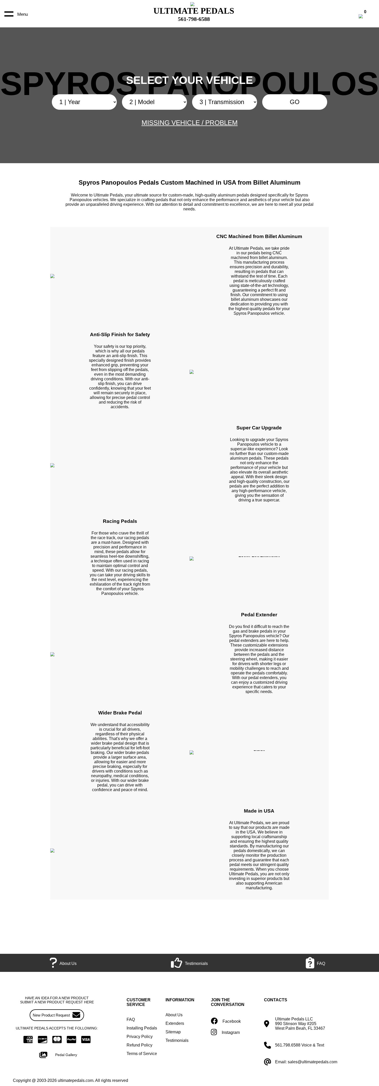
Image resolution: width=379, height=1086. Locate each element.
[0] (366, 17)
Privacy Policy (140, 1036)
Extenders (175, 1023)
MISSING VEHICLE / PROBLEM (190, 123)
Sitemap (173, 1032)
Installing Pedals (142, 1028)
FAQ (131, 1019)
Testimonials (177, 1040)
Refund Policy (139, 1045)
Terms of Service (142, 1053)
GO (295, 101)
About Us (174, 1015)
